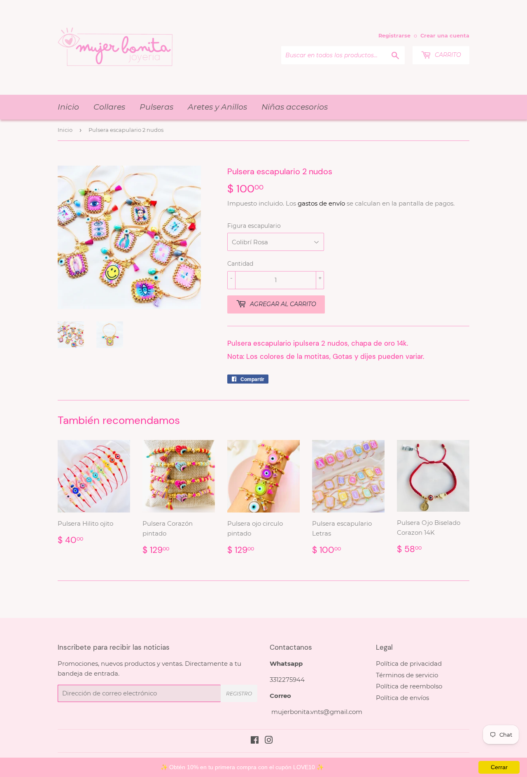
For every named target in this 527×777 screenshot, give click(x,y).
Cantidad (240, 263)
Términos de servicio (407, 675)
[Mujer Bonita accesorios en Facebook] (254, 741)
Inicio (68, 107)
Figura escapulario (254, 225)
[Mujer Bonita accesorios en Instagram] (269, 741)
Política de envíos (402, 698)
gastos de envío (321, 203)
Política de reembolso (409, 686)
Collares (109, 107)
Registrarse (394, 36)
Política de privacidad (409, 663)
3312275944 (287, 679)
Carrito (447, 55)
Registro (239, 693)
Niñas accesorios (294, 107)
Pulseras (156, 107)
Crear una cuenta (444, 36)
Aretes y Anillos (217, 107)
